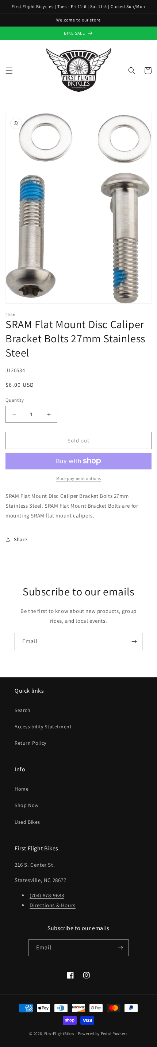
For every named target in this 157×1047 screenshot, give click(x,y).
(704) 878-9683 (47, 895)
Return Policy (30, 743)
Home (21, 789)
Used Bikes (27, 822)
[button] (9, 71)
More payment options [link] (78, 478)
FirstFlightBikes (59, 1033)
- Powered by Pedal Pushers (102, 1033)
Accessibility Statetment (43, 726)
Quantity (14, 400)
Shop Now (27, 805)
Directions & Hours (53, 905)
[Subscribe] (134, 641)
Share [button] (20, 539)
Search (23, 710)
